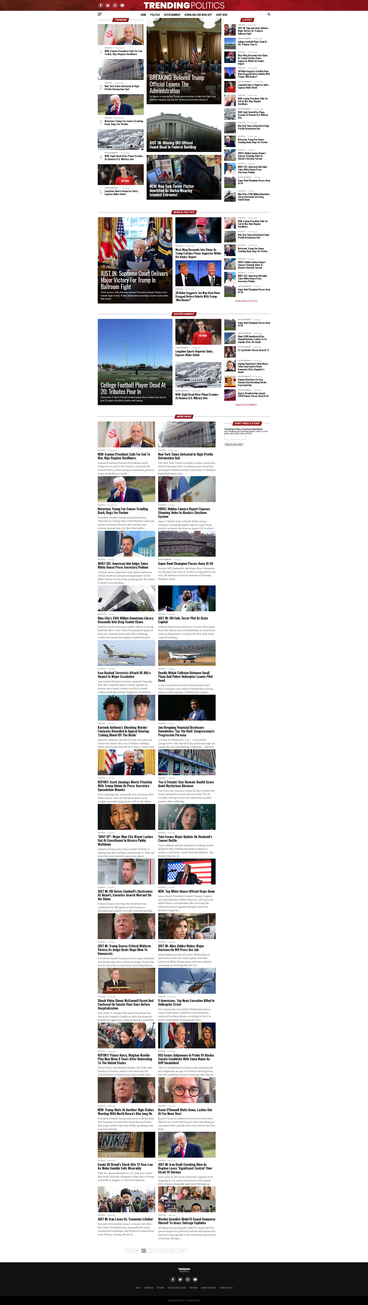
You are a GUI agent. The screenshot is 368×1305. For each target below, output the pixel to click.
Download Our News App (198, 15)
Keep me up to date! (233, 444)
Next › (173, 1251)
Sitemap (160, 1287)
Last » (183, 1251)
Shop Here (221, 15)
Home (143, 15)
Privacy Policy (226, 1287)
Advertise (148, 1287)
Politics (155, 15)
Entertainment (172, 15)
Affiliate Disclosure (176, 1287)
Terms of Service (208, 1287)
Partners (193, 1287)
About (138, 1287)
